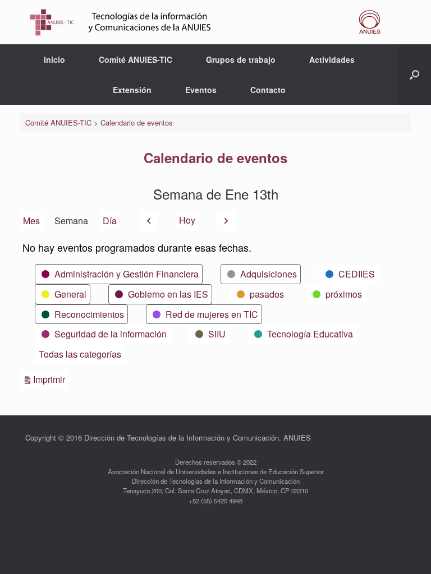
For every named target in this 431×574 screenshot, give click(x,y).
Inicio (54, 59)
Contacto (268, 89)
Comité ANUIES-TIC (135, 59)
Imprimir (50, 379)
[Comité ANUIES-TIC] (208, 22)
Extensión (132, 89)
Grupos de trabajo (241, 59)
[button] (414, 74)
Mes (31, 220)
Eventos (201, 89)
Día (110, 220)
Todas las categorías (80, 354)
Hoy (187, 220)
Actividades (332, 59)
